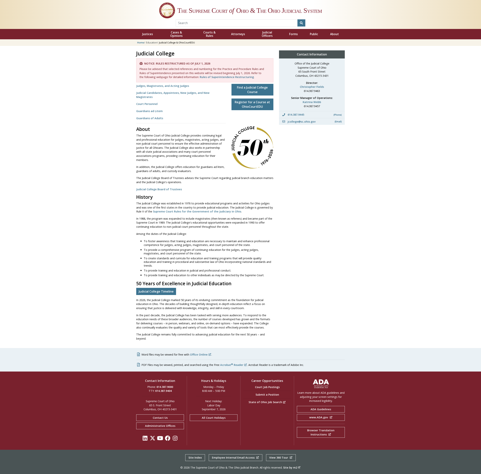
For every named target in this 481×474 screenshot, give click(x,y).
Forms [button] (293, 34)
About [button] (334, 34)
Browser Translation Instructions (320, 432)
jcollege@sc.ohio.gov (314, 121)
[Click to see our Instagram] (175, 439)
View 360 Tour (279, 457)
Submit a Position (267, 394)
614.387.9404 (163, 391)
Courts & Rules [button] (209, 34)
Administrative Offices (160, 426)
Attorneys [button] (238, 34)
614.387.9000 (165, 387)
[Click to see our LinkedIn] (145, 439)
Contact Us (160, 417)
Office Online (199, 354)
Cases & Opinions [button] (176, 34)
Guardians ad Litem (149, 111)
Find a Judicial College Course (252, 89)
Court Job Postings (267, 387)
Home (140, 42)
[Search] (301, 23)
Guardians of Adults (149, 118)
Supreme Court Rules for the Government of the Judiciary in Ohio (197, 211)
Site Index (195, 457)
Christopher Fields (312, 87)
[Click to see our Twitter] (152, 439)
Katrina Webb (312, 102)
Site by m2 (290, 467)
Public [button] (314, 34)
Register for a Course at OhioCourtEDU (252, 104)
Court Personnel (147, 104)
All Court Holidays (213, 417)
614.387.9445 (314, 114)
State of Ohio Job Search (266, 402)
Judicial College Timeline (156, 291)
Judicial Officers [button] (267, 34)
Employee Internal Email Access (233, 457)
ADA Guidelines (321, 409)
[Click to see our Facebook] (167, 439)
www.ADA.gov (319, 417)
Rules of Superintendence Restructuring (227, 77)
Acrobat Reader (231, 365)
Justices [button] (147, 34)
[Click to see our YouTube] (160, 439)
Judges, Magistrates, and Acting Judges (162, 86)
